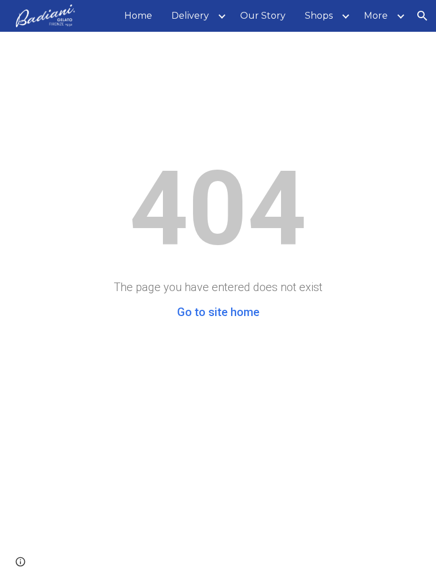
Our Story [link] (263, 15)
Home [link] (138, 15)
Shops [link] (319, 15)
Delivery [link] (190, 15)
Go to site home (218, 312)
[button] (422, 16)
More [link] (376, 15)
